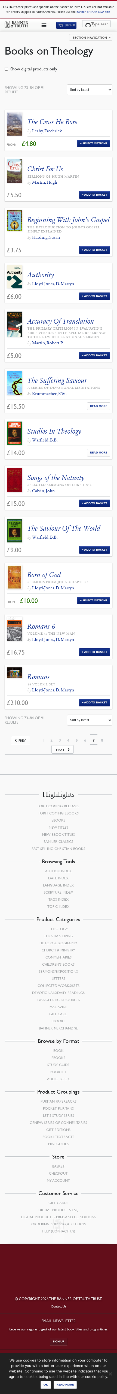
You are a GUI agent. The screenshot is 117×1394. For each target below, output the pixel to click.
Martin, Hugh (44, 182)
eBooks (58, 820)
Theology (58, 929)
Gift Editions (58, 1129)
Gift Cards (58, 1203)
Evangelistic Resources (58, 1000)
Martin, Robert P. (47, 342)
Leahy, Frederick (47, 130)
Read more (65, 1384)
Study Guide (58, 1064)
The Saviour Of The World (63, 528)
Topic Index (58, 906)
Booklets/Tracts (58, 1137)
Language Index (58, 885)
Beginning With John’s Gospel (68, 220)
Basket (58, 1166)
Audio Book (58, 1079)
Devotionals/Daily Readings (58, 992)
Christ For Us (45, 169)
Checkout (58, 1173)
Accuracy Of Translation (60, 321)
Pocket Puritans (58, 1108)
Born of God (44, 575)
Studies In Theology (54, 431)
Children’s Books (58, 964)
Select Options (94, 143)
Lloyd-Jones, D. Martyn (53, 283)
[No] (110, 1374)
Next (60, 750)
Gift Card (58, 1014)
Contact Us (58, 1306)
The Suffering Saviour (57, 380)
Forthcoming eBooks (58, 813)
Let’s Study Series (58, 1115)
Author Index (58, 871)
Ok (46, 1384)
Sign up (58, 1341)
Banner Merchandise (58, 1028)
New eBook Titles (58, 834)
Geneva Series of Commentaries (58, 1122)
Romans (38, 677)
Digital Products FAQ (58, 1210)
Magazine (58, 1007)
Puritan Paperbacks (58, 1101)
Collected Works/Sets (58, 985)
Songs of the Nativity (55, 477)
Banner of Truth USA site (93, 12)
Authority (40, 275)
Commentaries (58, 957)
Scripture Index (58, 892)
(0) (69, 25)
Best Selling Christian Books (58, 848)
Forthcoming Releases (58, 806)
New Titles (58, 827)
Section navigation (90, 38)
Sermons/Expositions (58, 971)
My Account (58, 1180)
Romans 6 (41, 626)
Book (58, 1050)
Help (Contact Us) (58, 1231)
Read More (98, 406)
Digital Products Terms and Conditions (58, 1217)
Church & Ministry (58, 950)
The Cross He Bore (52, 122)
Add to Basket (95, 194)
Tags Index (58, 899)
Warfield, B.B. (45, 440)
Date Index (58, 878)
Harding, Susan (46, 237)
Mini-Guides (58, 1144)
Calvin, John (43, 490)
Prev (22, 740)
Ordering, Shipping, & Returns (58, 1224)
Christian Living (58, 936)
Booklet (58, 1072)
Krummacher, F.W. (49, 393)
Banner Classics (58, 841)
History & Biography (58, 943)
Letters (58, 978)
